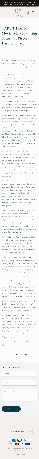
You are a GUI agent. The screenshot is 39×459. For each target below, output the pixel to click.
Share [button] (6, 55)
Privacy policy (28, 451)
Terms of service (20, 454)
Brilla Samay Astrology (19, 448)
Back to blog (21, 354)
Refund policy (18, 451)
